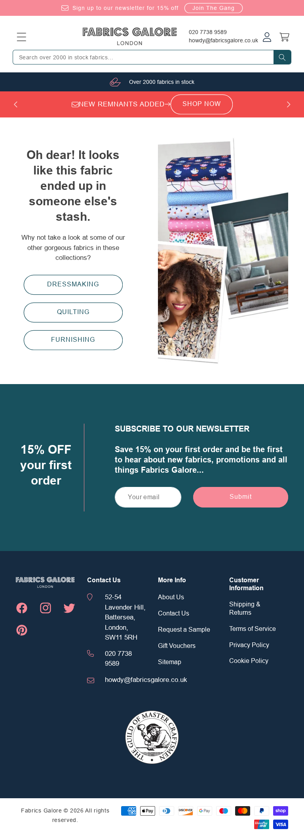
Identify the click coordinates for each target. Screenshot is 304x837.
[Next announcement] (288, 104)
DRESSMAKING (73, 284)
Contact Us (173, 613)
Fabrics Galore (41, 810)
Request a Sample (184, 629)
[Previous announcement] (15, 104)
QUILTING (73, 312)
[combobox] (152, 57)
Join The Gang (213, 8)
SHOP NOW (201, 104)
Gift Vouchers (177, 646)
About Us (171, 597)
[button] (21, 36)
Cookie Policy (248, 661)
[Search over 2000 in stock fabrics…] (282, 57)
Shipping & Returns (244, 608)
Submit (241, 496)
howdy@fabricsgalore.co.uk (223, 40)
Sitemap (169, 662)
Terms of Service (252, 628)
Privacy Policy (249, 645)
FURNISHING (73, 339)
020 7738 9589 (208, 32)
